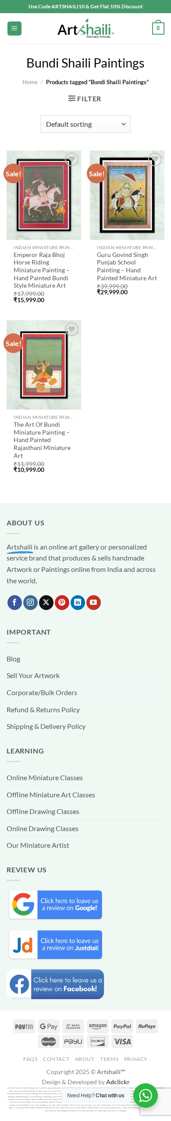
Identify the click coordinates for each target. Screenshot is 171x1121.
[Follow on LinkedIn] (78, 602)
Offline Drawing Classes (43, 811)
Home (30, 82)
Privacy (136, 1059)
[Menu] (14, 28)
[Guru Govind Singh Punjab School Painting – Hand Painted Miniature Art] (127, 195)
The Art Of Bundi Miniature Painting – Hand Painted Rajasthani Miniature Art (42, 440)
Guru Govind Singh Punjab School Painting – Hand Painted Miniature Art (127, 266)
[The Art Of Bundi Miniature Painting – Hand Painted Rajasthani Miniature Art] (44, 365)
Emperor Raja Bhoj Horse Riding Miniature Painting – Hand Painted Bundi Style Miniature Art (42, 270)
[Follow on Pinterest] (62, 602)
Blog (13, 658)
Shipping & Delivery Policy (46, 726)
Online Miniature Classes (45, 777)
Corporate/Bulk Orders (42, 692)
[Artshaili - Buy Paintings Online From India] (85, 28)
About (85, 1059)
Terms (109, 1059)
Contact (56, 1059)
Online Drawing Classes (42, 828)
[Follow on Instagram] (30, 602)
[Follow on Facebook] (14, 602)
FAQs (30, 1059)
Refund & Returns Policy (43, 709)
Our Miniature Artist (38, 845)
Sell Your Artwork (33, 675)
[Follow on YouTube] (93, 602)
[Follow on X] (46, 602)
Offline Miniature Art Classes (51, 794)
